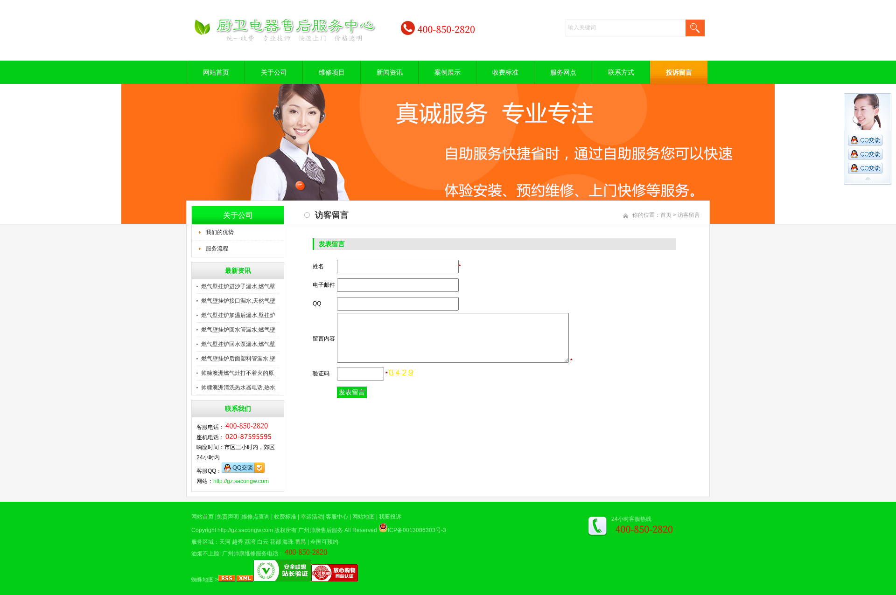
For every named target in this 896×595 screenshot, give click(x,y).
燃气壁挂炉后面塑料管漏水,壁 (238, 358)
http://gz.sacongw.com (241, 481)
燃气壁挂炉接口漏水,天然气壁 (238, 301)
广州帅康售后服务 (320, 530)
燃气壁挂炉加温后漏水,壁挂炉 (238, 315)
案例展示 (447, 72)
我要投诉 (390, 516)
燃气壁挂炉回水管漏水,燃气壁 (238, 329)
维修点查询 (256, 516)
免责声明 (228, 516)
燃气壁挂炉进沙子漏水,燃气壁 (238, 286)
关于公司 (274, 72)
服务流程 (217, 248)
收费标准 (505, 72)
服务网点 (563, 72)
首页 (666, 215)
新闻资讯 (390, 72)
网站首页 (216, 72)
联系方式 (621, 72)
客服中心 (337, 516)
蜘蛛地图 (202, 579)
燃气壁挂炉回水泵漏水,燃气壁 (238, 344)
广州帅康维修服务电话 (250, 553)
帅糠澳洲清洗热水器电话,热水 (238, 387)
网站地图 (363, 516)
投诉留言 (679, 72)
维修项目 (332, 72)
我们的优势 (220, 232)
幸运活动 (312, 516)
